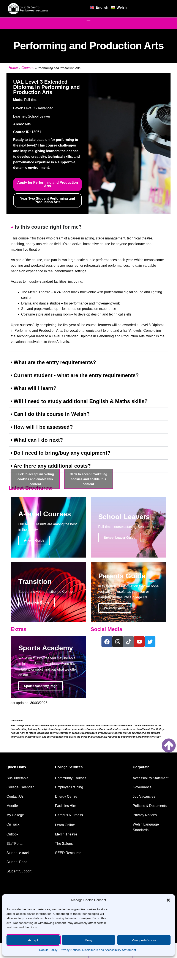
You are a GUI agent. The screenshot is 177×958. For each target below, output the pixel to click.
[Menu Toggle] (88, 22)
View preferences (144, 940)
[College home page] (28, 9)
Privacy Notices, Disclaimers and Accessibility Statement (98, 950)
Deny (88, 940)
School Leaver (39, 116)
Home (13, 68)
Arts (28, 124)
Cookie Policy (48, 950)
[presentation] (88, 286)
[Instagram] (117, 641)
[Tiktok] (128, 641)
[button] (168, 900)
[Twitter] (150, 641)
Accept (33, 940)
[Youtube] (139, 641)
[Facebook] (106, 641)
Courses (27, 68)
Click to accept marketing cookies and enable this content (35, 479)
